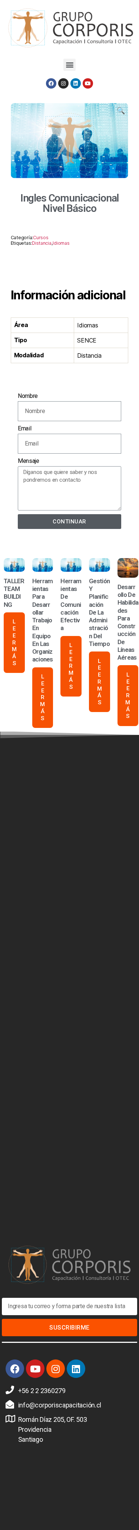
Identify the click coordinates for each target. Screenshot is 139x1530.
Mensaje (28, 460)
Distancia (42, 243)
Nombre (28, 395)
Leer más (14, 642)
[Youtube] (88, 83)
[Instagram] (63, 83)
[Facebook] (51, 83)
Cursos (40, 237)
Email (25, 428)
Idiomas (61, 243)
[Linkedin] (75, 83)
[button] (69, 65)
